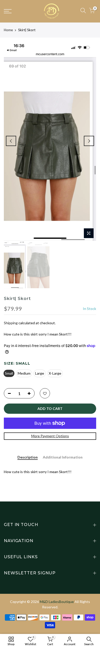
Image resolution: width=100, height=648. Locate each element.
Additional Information (63, 457)
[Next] (89, 141)
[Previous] (11, 141)
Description (27, 457)
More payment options (50, 436)
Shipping (11, 323)
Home (8, 30)
